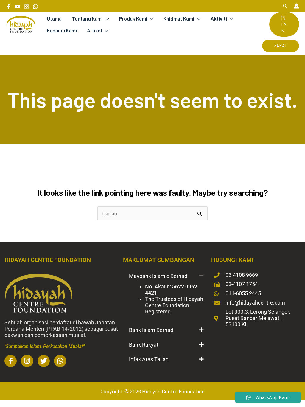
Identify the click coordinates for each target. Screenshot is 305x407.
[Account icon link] (296, 6)
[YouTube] (17, 6)
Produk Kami (133, 18)
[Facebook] (8, 6)
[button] (285, 6)
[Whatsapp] (35, 6)
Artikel (94, 30)
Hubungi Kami (62, 30)
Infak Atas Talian (149, 359)
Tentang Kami (87, 18)
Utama (54, 18)
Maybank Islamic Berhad (158, 276)
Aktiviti (219, 18)
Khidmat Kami (179, 18)
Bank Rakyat (143, 344)
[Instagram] (26, 6)
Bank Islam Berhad (151, 330)
